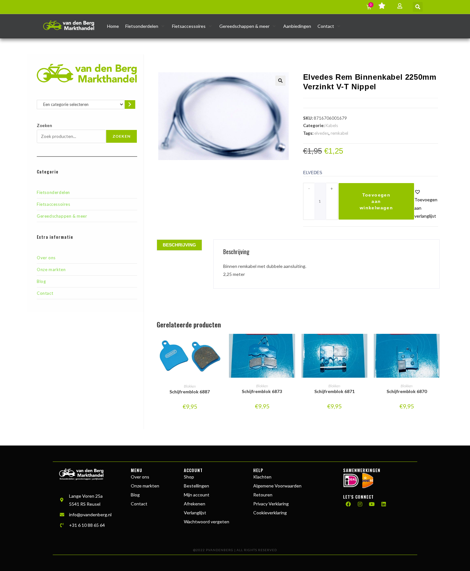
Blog (41, 281)
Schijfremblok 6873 (262, 391)
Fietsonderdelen (53, 192)
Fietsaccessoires (53, 204)
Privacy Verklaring (271, 503)
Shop (189, 476)
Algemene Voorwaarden (277, 485)
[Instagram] (360, 504)
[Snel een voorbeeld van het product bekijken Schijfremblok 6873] (292, 345)
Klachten (262, 476)
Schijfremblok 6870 (407, 391)
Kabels (331, 125)
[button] (418, 7)
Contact (45, 293)
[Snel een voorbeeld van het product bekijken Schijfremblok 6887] (219, 345)
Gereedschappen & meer (62, 216)
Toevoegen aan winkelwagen (376, 201)
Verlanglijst (195, 512)
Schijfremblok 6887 (189, 391)
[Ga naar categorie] (130, 104)
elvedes (321, 133)
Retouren (262, 494)
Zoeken (44, 125)
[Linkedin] (384, 504)
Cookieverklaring (270, 512)
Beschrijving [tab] (179, 244)
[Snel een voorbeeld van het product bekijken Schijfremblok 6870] (436, 345)
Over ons (46, 257)
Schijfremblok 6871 (334, 391)
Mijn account (196, 494)
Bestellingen (196, 485)
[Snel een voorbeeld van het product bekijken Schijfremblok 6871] (364, 345)
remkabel (339, 133)
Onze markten (51, 269)
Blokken (190, 386)
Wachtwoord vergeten (206, 521)
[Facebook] (348, 504)
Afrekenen (194, 503)
